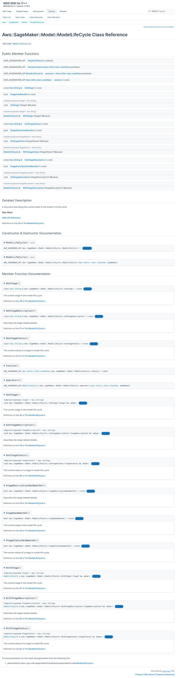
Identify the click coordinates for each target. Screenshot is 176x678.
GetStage (29, 88)
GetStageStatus (32, 124)
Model (24, 22)
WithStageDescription (33, 188)
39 (20, 301)
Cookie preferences (165, 674)
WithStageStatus (31, 152)
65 (20, 649)
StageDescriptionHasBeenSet (24, 166)
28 (19, 223)
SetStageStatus (17, 141)
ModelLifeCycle (37, 22)
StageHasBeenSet (19, 94)
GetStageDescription (35, 160)
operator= (50, 73)
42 (20, 415)
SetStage (14, 105)
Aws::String (14, 88)
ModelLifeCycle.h (21, 44)
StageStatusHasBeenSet (22, 130)
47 (20, 588)
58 (20, 558)
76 (20, 503)
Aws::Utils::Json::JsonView (56, 67)
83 (20, 618)
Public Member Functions (152, 27)
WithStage (28, 116)
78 (20, 445)
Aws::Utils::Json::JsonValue (39, 80)
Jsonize (57, 80)
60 (20, 475)
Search (155, 11)
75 (20, 328)
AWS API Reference (11, 218)
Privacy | (139, 674)
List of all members (167, 27)
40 (20, 530)
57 (20, 356)
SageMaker (14, 22)
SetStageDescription (20, 177)
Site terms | (150, 674)
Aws (4, 22)
